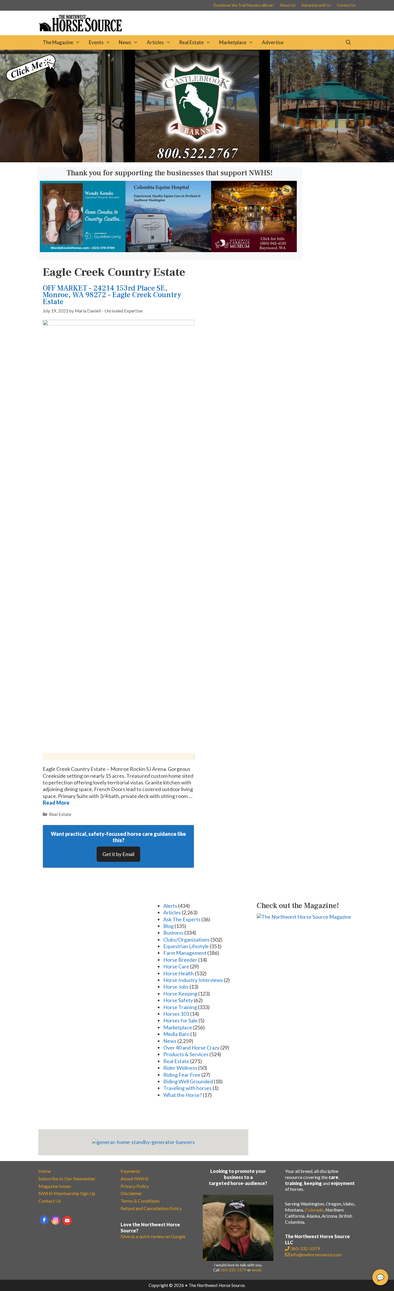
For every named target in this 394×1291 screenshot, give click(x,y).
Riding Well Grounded (188, 1081)
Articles (155, 42)
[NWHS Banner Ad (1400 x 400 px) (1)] (197, 160)
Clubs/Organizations (186, 939)
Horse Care (176, 966)
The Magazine (58, 42)
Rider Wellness (180, 1068)
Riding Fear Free (181, 1075)
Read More (56, 802)
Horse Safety (178, 1000)
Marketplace (232, 42)
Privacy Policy (135, 1186)
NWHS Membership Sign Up (66, 1193)
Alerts (170, 906)
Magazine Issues (54, 1186)
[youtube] (67, 1220)
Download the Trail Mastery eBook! (243, 5)
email (256, 1270)
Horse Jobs (176, 986)
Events (96, 42)
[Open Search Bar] (348, 42)
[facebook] (44, 1220)
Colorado (314, 1209)
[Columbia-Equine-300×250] (168, 250)
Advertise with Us (316, 5)
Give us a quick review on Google (153, 1236)
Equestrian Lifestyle (186, 946)
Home (44, 1171)
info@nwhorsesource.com (316, 1254)
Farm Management (185, 953)
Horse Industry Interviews (193, 980)
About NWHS (135, 1178)
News (125, 42)
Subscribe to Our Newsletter (66, 1178)
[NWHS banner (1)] (254, 250)
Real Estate (191, 42)
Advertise (273, 42)
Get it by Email (118, 854)
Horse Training (180, 1007)
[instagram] (55, 1220)
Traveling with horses (187, 1088)
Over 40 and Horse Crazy (191, 1047)
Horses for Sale (180, 1020)
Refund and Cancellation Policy (151, 1208)
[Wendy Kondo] (82, 250)
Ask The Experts (181, 919)
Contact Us (346, 5)
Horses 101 (176, 1014)
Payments (130, 1171)
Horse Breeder (180, 960)
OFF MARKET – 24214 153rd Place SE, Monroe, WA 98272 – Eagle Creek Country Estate (112, 295)
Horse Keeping (180, 993)
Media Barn (176, 1034)
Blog (168, 926)
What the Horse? (182, 1095)
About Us (288, 5)
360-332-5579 (233, 1270)
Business (173, 932)
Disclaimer (131, 1193)
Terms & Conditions (140, 1200)
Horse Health (178, 973)
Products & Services (186, 1054)
